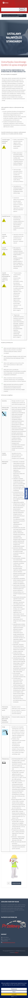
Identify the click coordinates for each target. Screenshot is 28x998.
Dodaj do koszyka (16, 883)
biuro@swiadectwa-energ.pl (8, 942)
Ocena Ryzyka (13, 14)
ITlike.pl (16, 952)
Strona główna (7, 14)
